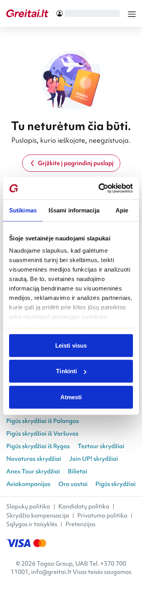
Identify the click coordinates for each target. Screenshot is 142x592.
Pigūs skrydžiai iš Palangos (42, 421)
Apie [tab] (122, 210)
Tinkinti (66, 371)
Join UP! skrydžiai (93, 459)
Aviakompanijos (28, 484)
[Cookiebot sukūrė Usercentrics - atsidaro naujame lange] (100, 188)
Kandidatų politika (83, 506)
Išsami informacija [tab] (74, 210)
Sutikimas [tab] (23, 210)
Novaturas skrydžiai (33, 459)
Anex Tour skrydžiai (33, 471)
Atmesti (71, 396)
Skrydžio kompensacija (37, 515)
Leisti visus (71, 345)
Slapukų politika (28, 506)
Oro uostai (73, 484)
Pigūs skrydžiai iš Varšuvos (42, 433)
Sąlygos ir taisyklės (31, 524)
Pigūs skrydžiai (115, 484)
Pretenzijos (80, 524)
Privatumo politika (102, 515)
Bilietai (77, 471)
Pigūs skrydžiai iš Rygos (38, 446)
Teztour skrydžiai (101, 446)
